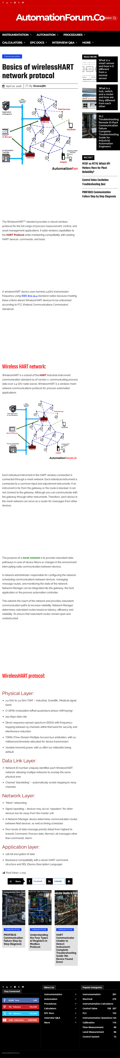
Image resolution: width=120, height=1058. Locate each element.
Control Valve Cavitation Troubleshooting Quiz (95, 182)
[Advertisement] (40, 198)
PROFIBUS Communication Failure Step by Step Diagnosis (13, 939)
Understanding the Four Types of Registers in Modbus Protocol (39, 940)
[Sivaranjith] (27, 86)
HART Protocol (15, 234)
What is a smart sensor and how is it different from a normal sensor (106, 69)
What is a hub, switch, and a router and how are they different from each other (107, 97)
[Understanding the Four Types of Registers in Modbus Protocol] (40, 907)
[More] (69, 881)
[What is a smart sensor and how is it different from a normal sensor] (89, 69)
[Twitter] (19, 3)
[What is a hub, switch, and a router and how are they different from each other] (89, 97)
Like (35, 1000)
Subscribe (32, 1020)
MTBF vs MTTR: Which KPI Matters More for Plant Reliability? (96, 167)
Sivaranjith (39, 85)
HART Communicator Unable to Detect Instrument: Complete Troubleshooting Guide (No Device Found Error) (66, 948)
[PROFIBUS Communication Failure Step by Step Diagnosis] (13, 907)
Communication (12, 56)
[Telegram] (15, 3)
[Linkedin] (7, 3)
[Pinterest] (11, 3)
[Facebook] (3, 3)
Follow (33, 1007)
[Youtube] (23, 3)
